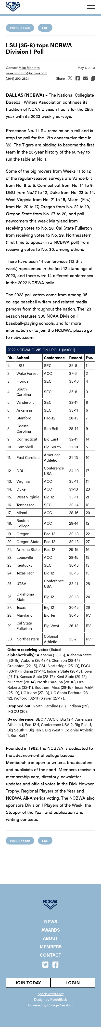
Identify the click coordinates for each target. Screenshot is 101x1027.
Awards (50, 930)
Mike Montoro (29, 67)
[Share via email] (85, 78)
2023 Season (20, 27)
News (50, 921)
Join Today (28, 982)
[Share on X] (70, 78)
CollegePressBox (60, 1004)
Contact (50, 955)
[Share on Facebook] (78, 78)
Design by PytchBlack (50, 999)
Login (72, 982)
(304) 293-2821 (17, 78)
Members (51, 946)
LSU (45, 27)
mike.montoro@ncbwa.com (26, 72)
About (50, 938)
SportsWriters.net (50, 993)
